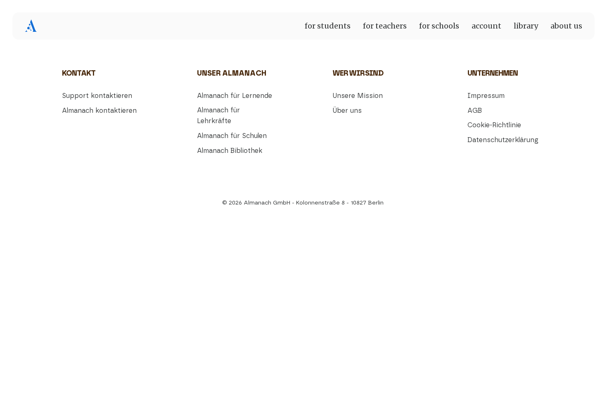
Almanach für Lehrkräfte (218, 116)
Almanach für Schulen (232, 136)
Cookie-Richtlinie (494, 125)
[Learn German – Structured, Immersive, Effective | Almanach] (31, 26)
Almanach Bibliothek (229, 151)
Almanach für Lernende (234, 96)
